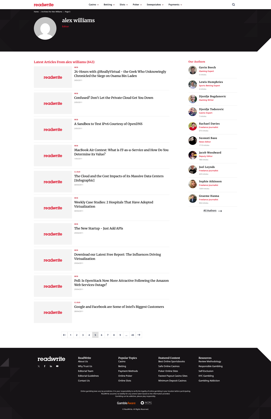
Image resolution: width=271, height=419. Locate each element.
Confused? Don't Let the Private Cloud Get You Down (113, 98)
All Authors (210, 210)
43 (132, 335)
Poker (136, 4)
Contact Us (84, 380)
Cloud (77, 172)
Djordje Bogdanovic (212, 96)
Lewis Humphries (211, 82)
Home (36, 11)
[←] (64, 335)
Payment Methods (128, 371)
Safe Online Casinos (169, 366)
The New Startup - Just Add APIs (98, 228)
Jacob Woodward (210, 152)
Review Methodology (210, 361)
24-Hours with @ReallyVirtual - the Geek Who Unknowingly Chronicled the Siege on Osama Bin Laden (120, 74)
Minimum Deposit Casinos (172, 380)
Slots (122, 4)
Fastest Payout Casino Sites (172, 375)
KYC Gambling (206, 375)
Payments (174, 4)
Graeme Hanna (209, 196)
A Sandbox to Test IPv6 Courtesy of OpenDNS (108, 124)
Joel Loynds (207, 167)
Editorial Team (85, 371)
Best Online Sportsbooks (171, 361)
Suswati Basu (208, 138)
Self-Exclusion (206, 371)
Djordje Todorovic (211, 109)
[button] (233, 4)
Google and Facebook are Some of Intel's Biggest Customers (119, 307)
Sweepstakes (154, 4)
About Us (83, 361)
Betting (108, 4)
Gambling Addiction (209, 380)
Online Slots (124, 380)
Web (76, 67)
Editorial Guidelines (88, 375)
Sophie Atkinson (210, 181)
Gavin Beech (207, 67)
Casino (92, 4)
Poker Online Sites (168, 371)
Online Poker (125, 375)
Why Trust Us (85, 366)
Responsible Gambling (211, 366)
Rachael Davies (209, 123)
